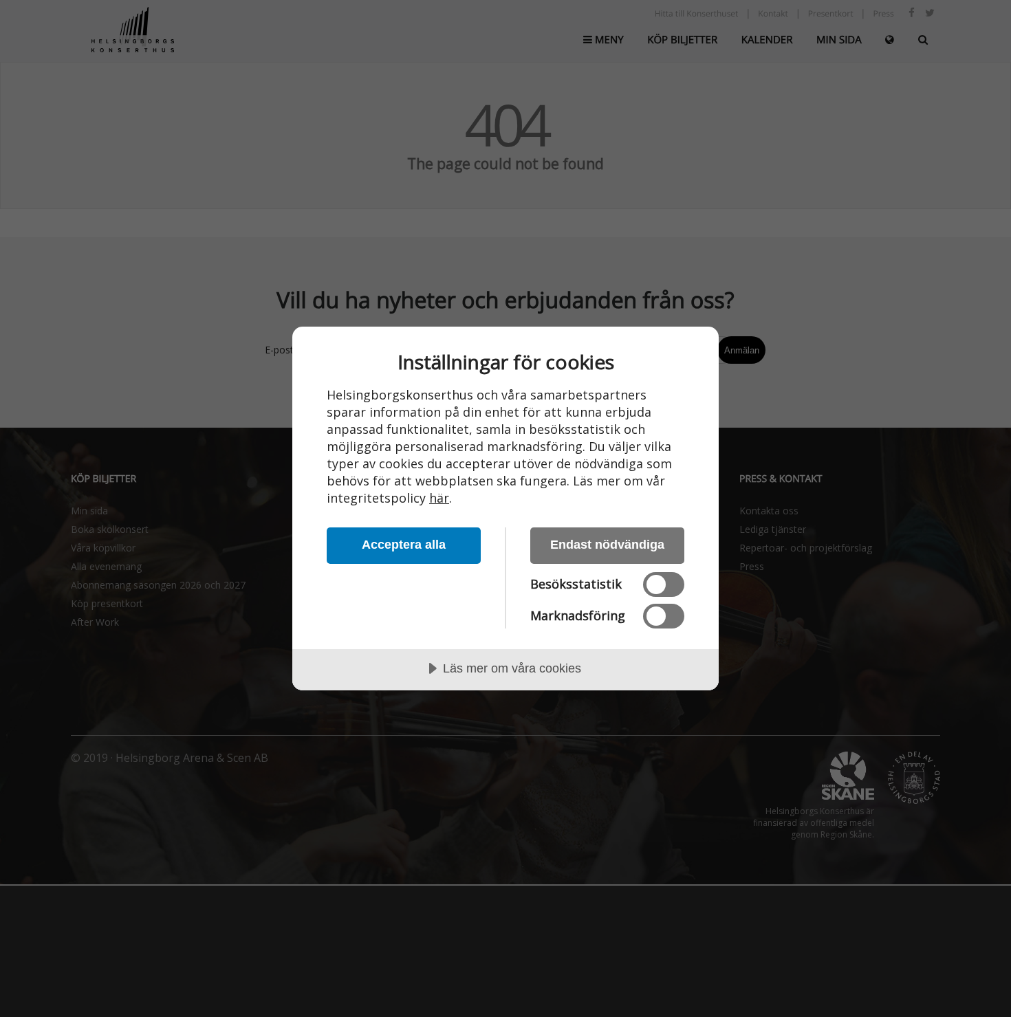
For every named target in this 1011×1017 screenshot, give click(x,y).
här (439, 498)
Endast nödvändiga (607, 544)
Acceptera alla (404, 544)
